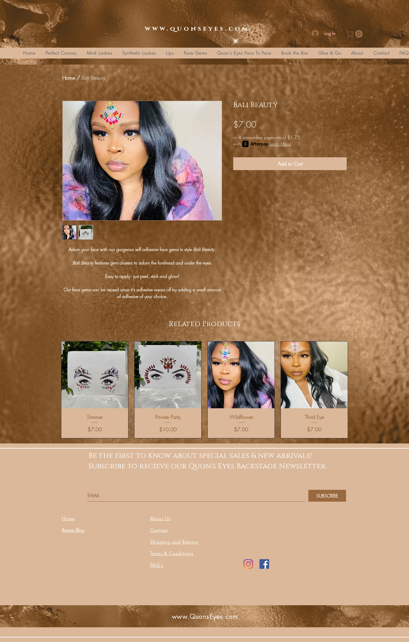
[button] (355, 34)
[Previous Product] (52, 390)
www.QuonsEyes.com (205, 616)
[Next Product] (357, 390)
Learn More (280, 144)
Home (68, 77)
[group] (204, 390)
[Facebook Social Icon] (264, 564)
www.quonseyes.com (197, 29)
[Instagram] (248, 564)
